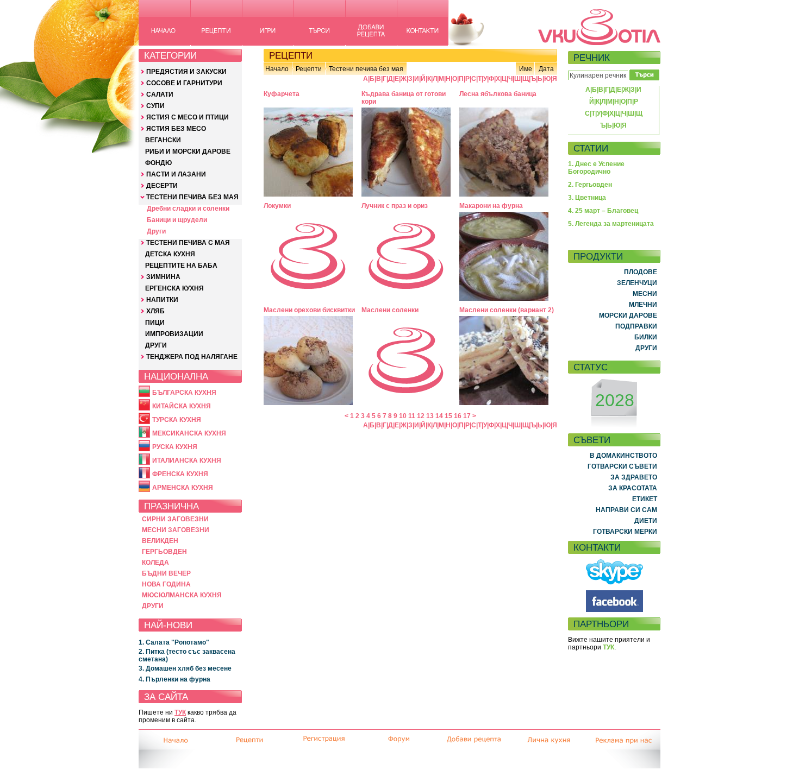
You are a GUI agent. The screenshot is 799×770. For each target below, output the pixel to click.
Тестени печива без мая (366, 69)
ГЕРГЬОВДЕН (164, 552)
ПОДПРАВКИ (636, 326)
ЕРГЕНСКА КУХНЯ (174, 288)
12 (421, 416)
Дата (546, 69)
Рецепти (309, 69)
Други (156, 231)
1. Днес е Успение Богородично (596, 167)
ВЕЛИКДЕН (160, 541)
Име (525, 69)
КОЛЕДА (155, 562)
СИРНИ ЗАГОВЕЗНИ (175, 519)
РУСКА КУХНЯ (174, 447)
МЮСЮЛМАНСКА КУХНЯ (182, 595)
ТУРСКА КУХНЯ (176, 420)
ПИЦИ (155, 322)
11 (411, 416)
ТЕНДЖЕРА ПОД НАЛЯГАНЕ (192, 357)
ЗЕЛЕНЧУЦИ (637, 283)
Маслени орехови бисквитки (309, 310)
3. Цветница (587, 197)
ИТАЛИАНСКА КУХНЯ (186, 460)
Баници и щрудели (177, 220)
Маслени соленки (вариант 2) (506, 310)
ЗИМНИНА (163, 277)
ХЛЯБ (155, 311)
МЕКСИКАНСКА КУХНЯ (189, 433)
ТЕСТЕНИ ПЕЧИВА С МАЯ (188, 243)
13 (430, 416)
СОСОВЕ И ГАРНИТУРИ (184, 83)
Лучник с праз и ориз (394, 206)
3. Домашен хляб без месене (185, 668)
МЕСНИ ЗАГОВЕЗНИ (175, 530)
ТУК (180, 712)
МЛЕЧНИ (643, 304)
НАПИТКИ (162, 300)
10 (403, 416)
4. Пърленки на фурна (174, 679)
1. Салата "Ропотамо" (174, 642)
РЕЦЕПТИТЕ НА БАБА (181, 265)
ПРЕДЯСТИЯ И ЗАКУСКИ (186, 71)
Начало (277, 69)
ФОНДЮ (158, 163)
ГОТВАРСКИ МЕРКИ (625, 531)
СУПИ (155, 106)
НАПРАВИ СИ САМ (626, 510)
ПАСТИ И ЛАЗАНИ (176, 174)
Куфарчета (281, 94)
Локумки (277, 206)
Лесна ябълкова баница (497, 94)
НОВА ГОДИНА (166, 584)
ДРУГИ (156, 345)
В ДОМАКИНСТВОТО (623, 455)
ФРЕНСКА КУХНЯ (180, 474)
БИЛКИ (645, 337)
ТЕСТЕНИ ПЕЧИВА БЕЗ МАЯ (192, 197)
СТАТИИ (590, 148)
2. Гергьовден (590, 184)
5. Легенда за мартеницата (611, 224)
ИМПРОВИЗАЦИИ (174, 334)
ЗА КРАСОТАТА (632, 488)
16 (457, 416)
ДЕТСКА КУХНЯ (170, 254)
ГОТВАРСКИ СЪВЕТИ (622, 466)
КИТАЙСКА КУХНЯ (181, 406)
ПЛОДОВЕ (640, 272)
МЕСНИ (645, 294)
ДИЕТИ (645, 521)
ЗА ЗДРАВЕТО (633, 477)
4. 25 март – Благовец (603, 210)
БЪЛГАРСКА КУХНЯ (184, 392)
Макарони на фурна (491, 206)
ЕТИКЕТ (644, 499)
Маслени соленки (390, 310)
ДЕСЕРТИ (162, 186)
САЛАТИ (159, 94)
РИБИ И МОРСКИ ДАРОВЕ (187, 151)
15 (448, 416)
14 (439, 416)
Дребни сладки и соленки (188, 208)
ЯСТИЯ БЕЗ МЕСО (176, 128)
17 (467, 416)
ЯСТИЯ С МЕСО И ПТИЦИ (187, 117)
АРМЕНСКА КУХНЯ (182, 487)
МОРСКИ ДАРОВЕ (628, 315)
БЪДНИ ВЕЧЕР (166, 573)
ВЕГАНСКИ (163, 140)
